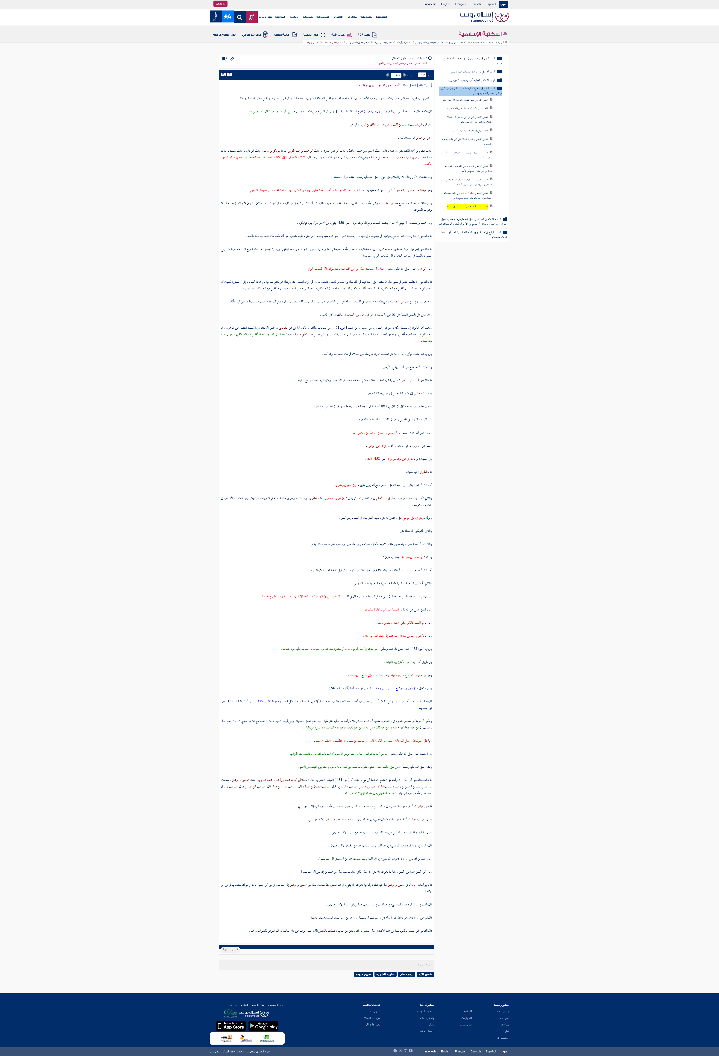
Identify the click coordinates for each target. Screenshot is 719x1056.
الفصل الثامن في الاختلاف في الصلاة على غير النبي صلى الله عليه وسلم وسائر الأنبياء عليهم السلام (467, 182)
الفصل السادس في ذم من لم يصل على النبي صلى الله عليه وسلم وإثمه (466, 155)
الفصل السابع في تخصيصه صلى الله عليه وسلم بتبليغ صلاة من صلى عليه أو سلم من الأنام (468, 169)
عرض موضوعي (251, 34)
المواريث (280, 17)
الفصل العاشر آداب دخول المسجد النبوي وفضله (467, 207)
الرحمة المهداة (425, 1011)
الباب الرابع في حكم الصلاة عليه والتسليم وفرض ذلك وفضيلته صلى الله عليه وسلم (379, 42)
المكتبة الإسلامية (481, 34)
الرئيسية (381, 17)
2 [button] (424, 74)
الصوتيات (308, 17)
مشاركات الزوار (371, 1024)
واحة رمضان (427, 1017)
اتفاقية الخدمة (258, 1005)
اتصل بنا (244, 1005)
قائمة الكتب (281, 34)
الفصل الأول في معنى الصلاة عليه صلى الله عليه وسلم (465, 100)
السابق (234, 950)
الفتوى (338, 17)
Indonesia (430, 4)
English (445, 4)
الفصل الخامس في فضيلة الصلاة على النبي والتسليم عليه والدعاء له (467, 142)
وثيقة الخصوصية (275, 1005)
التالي (226, 950)
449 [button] (397, 75)
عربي (503, 4)
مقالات (352, 17)
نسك (431, 1024)
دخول (219, 3)
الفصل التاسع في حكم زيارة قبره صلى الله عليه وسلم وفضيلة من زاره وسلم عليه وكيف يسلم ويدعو (468, 196)
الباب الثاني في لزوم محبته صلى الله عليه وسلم (473, 72)
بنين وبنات (265, 17)
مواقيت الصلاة (372, 1017)
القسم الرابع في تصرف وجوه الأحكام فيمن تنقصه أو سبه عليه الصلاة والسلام (473, 235)
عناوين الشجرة (385, 974)
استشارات (503, 1037)
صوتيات (504, 1017)
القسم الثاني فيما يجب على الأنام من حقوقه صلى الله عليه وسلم (439, 42)
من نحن (232, 1005)
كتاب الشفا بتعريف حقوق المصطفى (480, 42)
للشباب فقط (426, 1031)
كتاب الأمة (338, 34)
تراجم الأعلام (221, 34)
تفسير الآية (425, 974)
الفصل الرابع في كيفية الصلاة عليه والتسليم (470, 131)
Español (491, 4)
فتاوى (506, 1031)
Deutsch (476, 4)
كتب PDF (364, 34)
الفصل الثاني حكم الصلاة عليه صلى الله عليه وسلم (467, 108)
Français (460, 4)
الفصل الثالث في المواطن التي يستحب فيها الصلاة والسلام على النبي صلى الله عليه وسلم (469, 120)
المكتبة (294, 17)
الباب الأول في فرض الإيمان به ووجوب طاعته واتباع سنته (472, 61)
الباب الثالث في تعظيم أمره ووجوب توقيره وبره (471, 80)
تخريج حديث (363, 974)
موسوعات (366, 17)
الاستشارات (323, 17)
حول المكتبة (310, 34)
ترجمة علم (406, 974)
